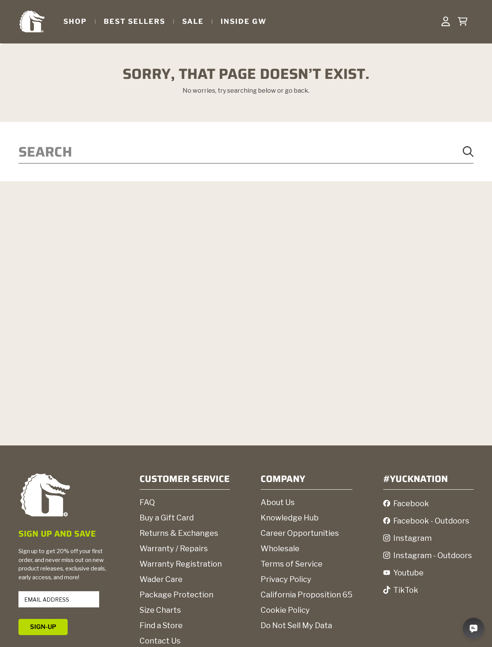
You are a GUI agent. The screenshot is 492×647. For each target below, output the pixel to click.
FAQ (147, 502)
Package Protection (176, 595)
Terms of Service (291, 564)
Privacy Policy (286, 579)
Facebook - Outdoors (431, 520)
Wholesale (280, 548)
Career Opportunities (300, 533)
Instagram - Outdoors (432, 555)
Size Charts (160, 610)
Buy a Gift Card (167, 518)
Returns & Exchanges (179, 533)
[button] (462, 21)
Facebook (411, 503)
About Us (278, 502)
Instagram (412, 538)
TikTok (405, 590)
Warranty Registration (181, 564)
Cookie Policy (285, 610)
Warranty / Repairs (174, 548)
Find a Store (161, 625)
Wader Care (161, 579)
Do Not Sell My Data (296, 625)
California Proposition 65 (306, 595)
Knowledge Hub (290, 518)
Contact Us (160, 641)
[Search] (468, 151)
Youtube (408, 572)
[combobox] (246, 151)
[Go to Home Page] (32, 21)
